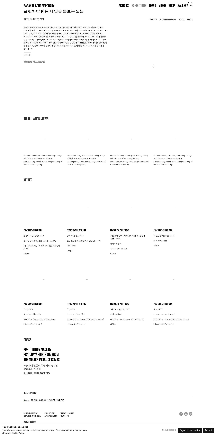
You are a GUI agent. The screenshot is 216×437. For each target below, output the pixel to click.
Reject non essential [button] (190, 430)
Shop (172, 5)
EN (188, 2)
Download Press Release (34, 61)
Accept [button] (208, 430)
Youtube (186, 414)
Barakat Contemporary (39, 6)
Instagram (190, 414)
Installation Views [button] (168, 19)
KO (191, 2)
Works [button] (181, 19)
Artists (124, 5)
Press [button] (189, 19)
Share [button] (28, 55)
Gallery (183, 5)
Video (162, 5)
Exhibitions (139, 5)
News (152, 5)
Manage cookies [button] (30, 422)
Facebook (181, 414)
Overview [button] (153, 19)
